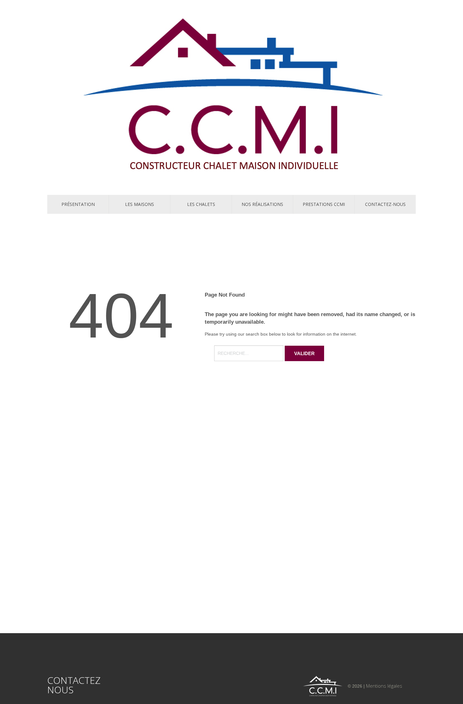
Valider (304, 353)
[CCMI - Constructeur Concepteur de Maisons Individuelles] (231, 96)
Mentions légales (384, 686)
